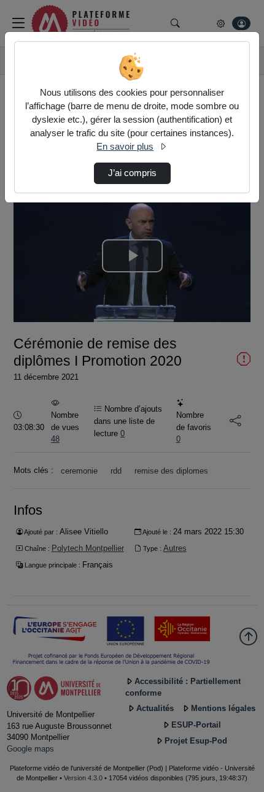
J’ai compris (132, 173)
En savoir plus (124, 147)
